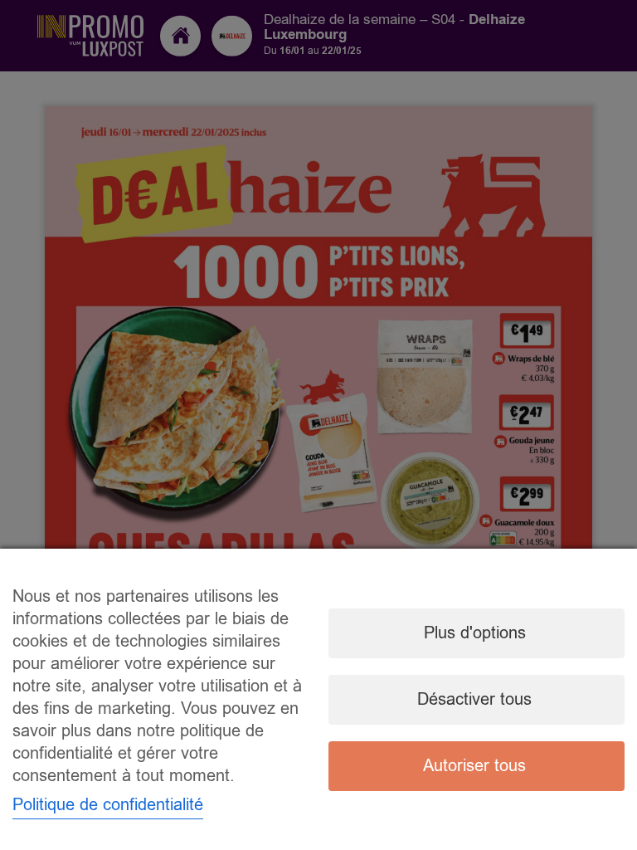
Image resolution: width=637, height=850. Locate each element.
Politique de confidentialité (107, 805)
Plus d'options (475, 633)
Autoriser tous (474, 766)
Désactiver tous (474, 699)
